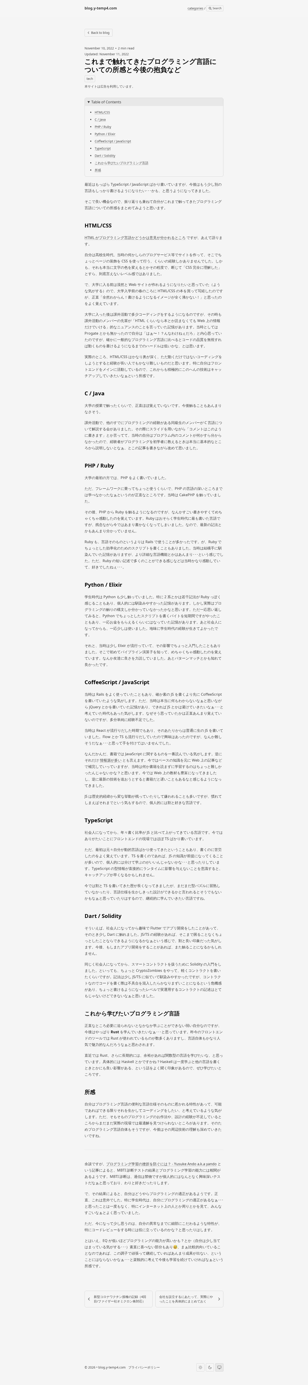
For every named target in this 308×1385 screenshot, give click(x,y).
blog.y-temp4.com (112, 1367)
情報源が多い (111, 760)
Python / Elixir (105, 134)
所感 (98, 170)
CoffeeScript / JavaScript (113, 141)
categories (195, 8)
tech (90, 78)
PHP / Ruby (103, 127)
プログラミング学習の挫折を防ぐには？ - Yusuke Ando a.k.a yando (161, 1163)
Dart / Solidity (105, 155)
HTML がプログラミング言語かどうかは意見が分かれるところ (135, 237)
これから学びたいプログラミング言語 (121, 163)
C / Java (100, 119)
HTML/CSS (102, 112)
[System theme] (219, 1367)
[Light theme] (200, 1367)
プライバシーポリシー (144, 1367)
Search (216, 8)
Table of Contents (106, 102)
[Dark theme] (210, 1367)
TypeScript (103, 148)
